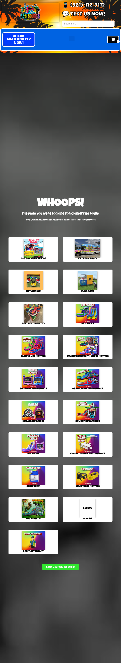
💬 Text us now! (83, 14)
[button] (18, 39)
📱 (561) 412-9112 (83, 6)
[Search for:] (88, 23)
